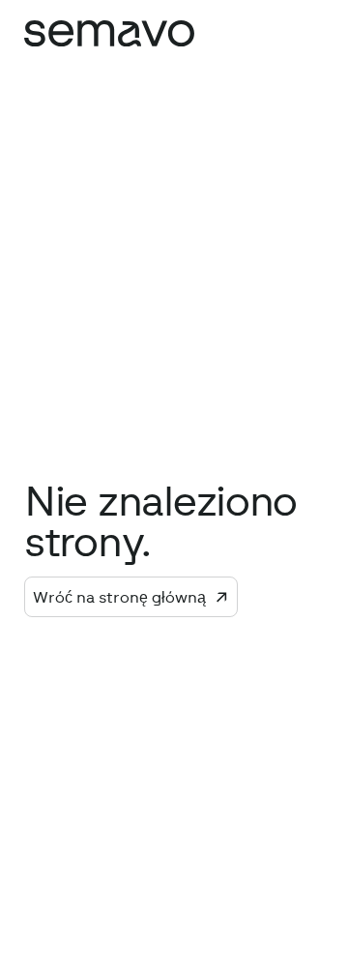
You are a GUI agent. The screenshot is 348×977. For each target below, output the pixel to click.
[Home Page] (109, 33)
